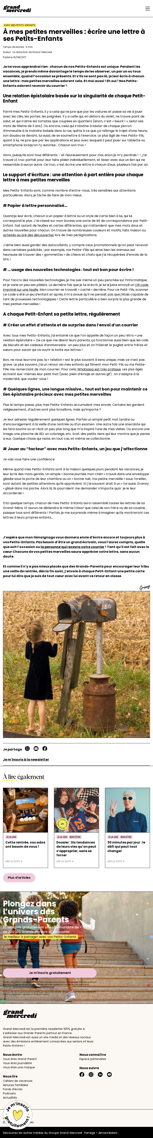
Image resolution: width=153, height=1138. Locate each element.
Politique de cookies (16, 1118)
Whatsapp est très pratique (99, 369)
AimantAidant (108, 1133)
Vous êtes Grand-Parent (20, 1059)
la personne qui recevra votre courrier (72, 547)
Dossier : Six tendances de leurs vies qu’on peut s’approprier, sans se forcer (76, 848)
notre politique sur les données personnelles (33, 987)
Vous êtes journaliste (17, 1063)
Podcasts (9, 1093)
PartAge (89, 1133)
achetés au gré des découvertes (28, 235)
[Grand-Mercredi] (17, 9)
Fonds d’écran (13, 1089)
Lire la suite (13, 861)
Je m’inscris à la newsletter (26, 759)
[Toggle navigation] (146, 8)
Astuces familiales (15, 1085)
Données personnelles (18, 1122)
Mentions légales (14, 1114)
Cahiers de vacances (17, 1081)
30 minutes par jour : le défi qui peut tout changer (126, 846)
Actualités (10, 1098)
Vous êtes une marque (19, 1067)
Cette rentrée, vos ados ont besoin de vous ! (25, 844)
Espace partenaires (92, 1059)
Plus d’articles (19, 877)
